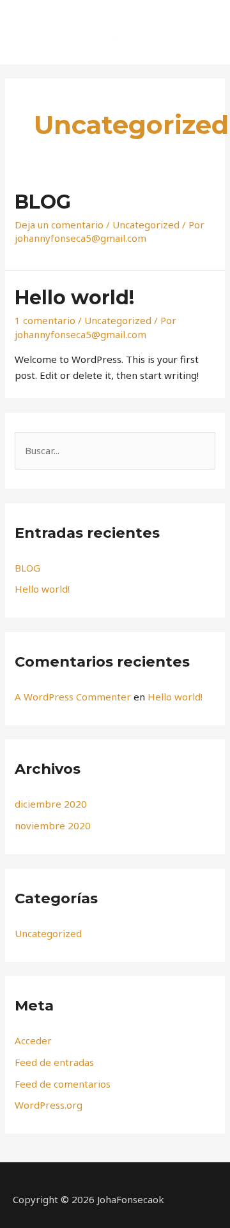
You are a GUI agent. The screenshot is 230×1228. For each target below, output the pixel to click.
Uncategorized (146, 224)
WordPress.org (48, 1105)
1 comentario (45, 320)
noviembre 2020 (53, 825)
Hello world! (74, 297)
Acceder (33, 1040)
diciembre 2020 (51, 803)
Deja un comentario (59, 224)
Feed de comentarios (63, 1083)
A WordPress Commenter (73, 696)
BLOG (43, 202)
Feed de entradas (54, 1062)
